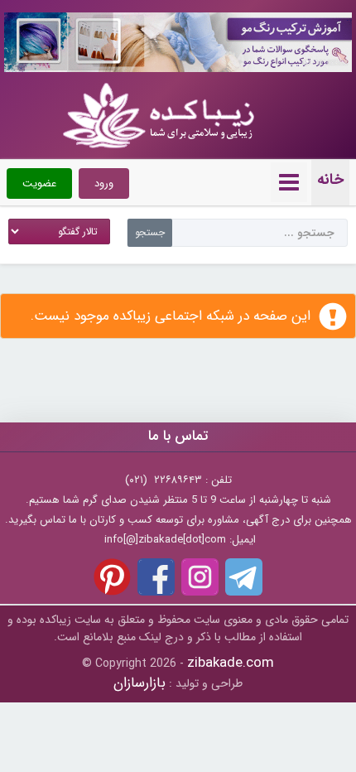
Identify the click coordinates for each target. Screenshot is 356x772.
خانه (330, 179)
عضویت (39, 183)
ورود (103, 183)
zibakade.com (230, 663)
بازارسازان (139, 683)
